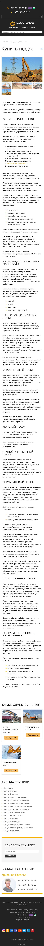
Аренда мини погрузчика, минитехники (18, 828)
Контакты (32, 27)
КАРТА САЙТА (22, 944)
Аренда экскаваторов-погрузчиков (17, 803)
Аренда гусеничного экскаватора (16, 800)
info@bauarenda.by (27, 889)
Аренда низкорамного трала (14, 812)
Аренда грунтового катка (13, 815)
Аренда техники (14, 27)
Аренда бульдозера (11, 794)
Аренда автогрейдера (12, 821)
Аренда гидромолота (12, 831)
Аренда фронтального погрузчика (16, 809)
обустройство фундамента (17, 163)
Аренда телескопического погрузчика (18, 806)
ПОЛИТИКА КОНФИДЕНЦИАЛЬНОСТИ (22, 940)
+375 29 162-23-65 (18, 8)
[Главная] (22, 23)
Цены (24, 27)
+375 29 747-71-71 (22, 12)
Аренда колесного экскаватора (15, 797)
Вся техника (8, 788)
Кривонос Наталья (14, 874)
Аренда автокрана (11, 818)
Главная (5, 42)
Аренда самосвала (11, 791)
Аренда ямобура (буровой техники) (17, 825)
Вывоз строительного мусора (10, 730)
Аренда (12, 42)
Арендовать (11, 738)
